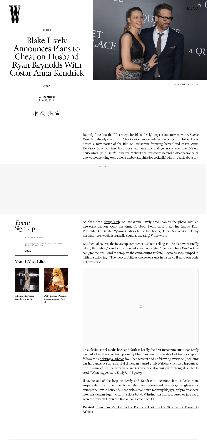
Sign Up (25, 225)
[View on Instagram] (140, 306)
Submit (29, 250)
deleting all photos (112, 359)
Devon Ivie (48, 97)
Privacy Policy (38, 245)
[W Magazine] (15, 14)
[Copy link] (50, 113)
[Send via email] (57, 113)
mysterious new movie (169, 135)
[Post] (42, 113)
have (184, 248)
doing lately (112, 222)
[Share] (35, 113)
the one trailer (120, 385)
